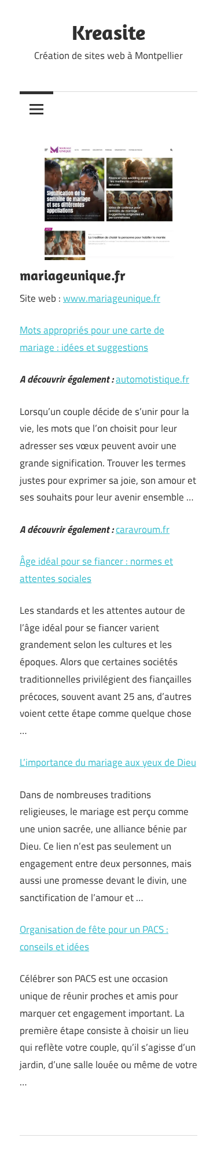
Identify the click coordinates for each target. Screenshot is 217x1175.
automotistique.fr (152, 379)
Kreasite (108, 32)
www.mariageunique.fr (111, 298)
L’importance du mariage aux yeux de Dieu (108, 762)
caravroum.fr (143, 529)
